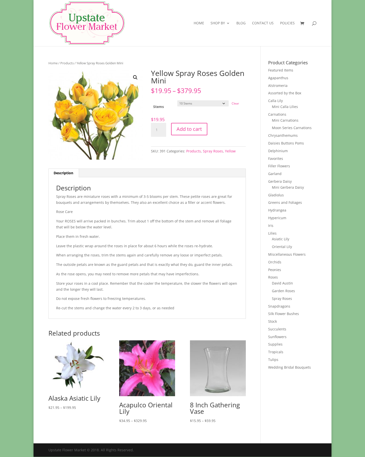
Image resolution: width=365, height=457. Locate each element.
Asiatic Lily (280, 239)
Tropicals (275, 352)
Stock (272, 321)
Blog (241, 23)
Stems (158, 106)
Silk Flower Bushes (283, 313)
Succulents (277, 329)
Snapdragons (279, 306)
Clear (235, 103)
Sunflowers (277, 336)
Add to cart (189, 129)
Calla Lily (275, 100)
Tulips (273, 359)
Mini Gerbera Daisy (288, 187)
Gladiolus (276, 195)
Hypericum (277, 217)
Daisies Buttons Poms (286, 143)
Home (199, 23)
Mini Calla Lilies (285, 106)
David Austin (282, 283)
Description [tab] (63, 173)
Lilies (272, 233)
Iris (270, 225)
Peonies (274, 269)
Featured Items (280, 70)
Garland (275, 173)
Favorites (275, 158)
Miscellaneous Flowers (287, 254)
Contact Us (263, 23)
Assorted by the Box (284, 93)
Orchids (274, 262)
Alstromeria (278, 85)
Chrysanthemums (283, 135)
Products (67, 63)
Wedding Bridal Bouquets (289, 367)
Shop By (218, 23)
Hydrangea (277, 210)
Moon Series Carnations (292, 127)
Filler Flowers (279, 166)
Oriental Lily (282, 246)
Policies (287, 23)
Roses (273, 277)
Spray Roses (213, 151)
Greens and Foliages (285, 202)
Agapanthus (278, 77)
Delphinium (278, 150)
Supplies (275, 344)
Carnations (277, 114)
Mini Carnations (285, 120)
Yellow (230, 151)
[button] (135, 77)
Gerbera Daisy (280, 181)
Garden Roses (283, 290)
